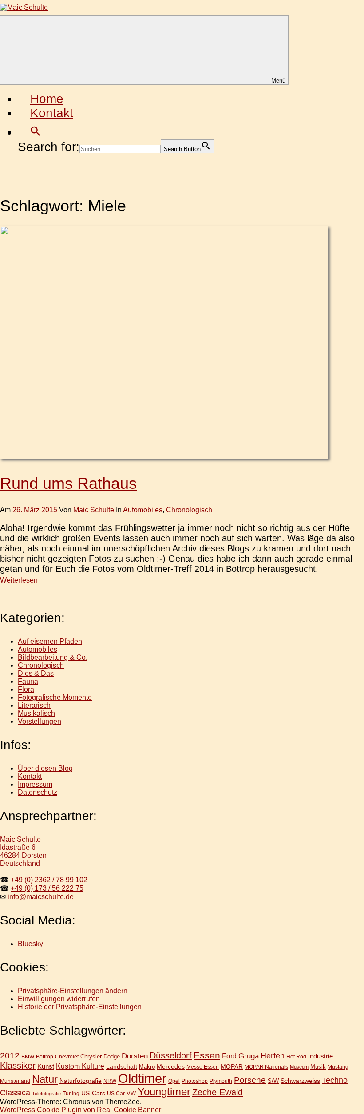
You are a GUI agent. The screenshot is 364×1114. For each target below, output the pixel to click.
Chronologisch (189, 510)
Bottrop (44, 1057)
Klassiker (18, 1065)
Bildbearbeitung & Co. (52, 657)
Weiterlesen (19, 580)
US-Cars (93, 1093)
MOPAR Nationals (266, 1067)
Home (46, 99)
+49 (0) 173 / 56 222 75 (47, 888)
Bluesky (30, 943)
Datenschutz (37, 792)
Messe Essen (202, 1067)
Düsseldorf (171, 1055)
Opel (174, 1081)
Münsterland (15, 1081)
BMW (27, 1057)
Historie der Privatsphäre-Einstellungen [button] (80, 1007)
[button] (35, 132)
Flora (26, 689)
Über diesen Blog (45, 768)
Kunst (45, 1066)
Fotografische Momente (55, 697)
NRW (109, 1081)
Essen (207, 1055)
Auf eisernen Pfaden (50, 641)
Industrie (320, 1056)
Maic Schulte (93, 510)
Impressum (35, 784)
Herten (273, 1055)
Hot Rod (296, 1057)
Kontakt (51, 113)
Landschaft (121, 1066)
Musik (318, 1066)
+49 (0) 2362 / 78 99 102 (49, 880)
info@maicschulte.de (41, 896)
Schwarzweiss (300, 1080)
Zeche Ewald (217, 1092)
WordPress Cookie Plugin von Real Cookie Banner (80, 1110)
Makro (147, 1066)
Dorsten (135, 1056)
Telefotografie (46, 1093)
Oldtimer (142, 1078)
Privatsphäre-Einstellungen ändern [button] (72, 991)
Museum (299, 1067)
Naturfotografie (80, 1080)
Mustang (338, 1067)
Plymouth (221, 1081)
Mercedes (171, 1066)
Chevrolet (67, 1056)
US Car (116, 1093)
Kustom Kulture (80, 1066)
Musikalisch (36, 713)
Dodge (111, 1056)
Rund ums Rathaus (68, 483)
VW (131, 1093)
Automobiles (142, 510)
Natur (45, 1079)
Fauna (28, 681)
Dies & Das (36, 673)
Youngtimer (164, 1092)
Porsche (250, 1080)
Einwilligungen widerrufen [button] (59, 999)
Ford (229, 1056)
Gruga (248, 1055)
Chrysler (91, 1056)
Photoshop (195, 1081)
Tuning (71, 1093)
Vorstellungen (39, 721)
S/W (273, 1081)
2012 (10, 1055)
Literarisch (34, 705)
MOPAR (232, 1066)
